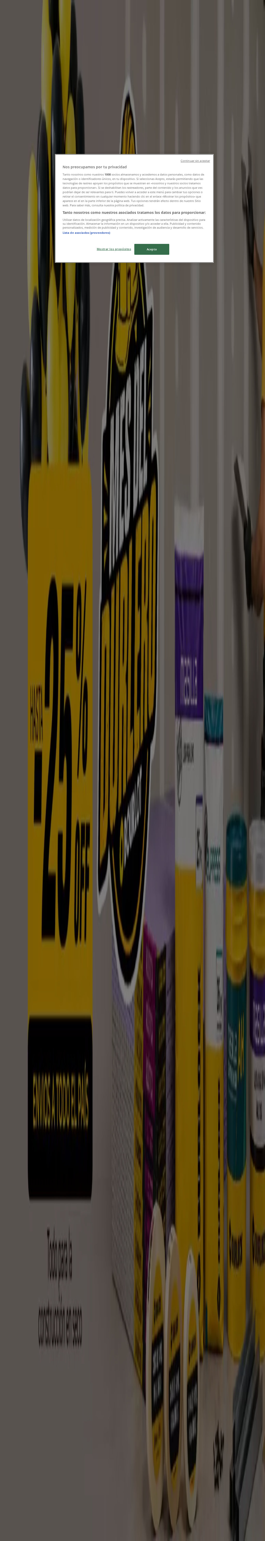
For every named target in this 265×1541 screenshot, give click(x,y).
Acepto (152, 249)
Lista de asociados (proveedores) (87, 233)
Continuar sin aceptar (195, 161)
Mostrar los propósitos (114, 249)
